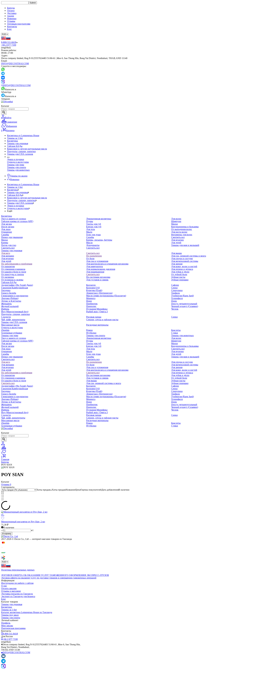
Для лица (5, 229)
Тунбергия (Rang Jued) (182, 295)
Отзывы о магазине (11, 591)
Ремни (89, 330)
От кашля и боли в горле (13, 271)
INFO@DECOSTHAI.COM (15, 63)
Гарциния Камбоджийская (14, 287)
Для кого (5, 253)
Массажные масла (10, 325)
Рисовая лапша (93, 317)
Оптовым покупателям (18, 24)
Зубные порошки (179, 279)
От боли (90, 258)
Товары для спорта (16, 167)
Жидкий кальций (10, 306)
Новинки (11, 18)
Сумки (174, 333)
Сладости (6, 317)
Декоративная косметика (98, 218)
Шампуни (176, 221)
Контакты (12, 26)
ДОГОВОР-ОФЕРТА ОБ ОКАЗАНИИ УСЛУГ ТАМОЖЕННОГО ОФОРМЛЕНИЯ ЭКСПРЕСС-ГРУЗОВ (55, 575)
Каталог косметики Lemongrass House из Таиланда (26, 612)
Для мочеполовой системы (184, 261)
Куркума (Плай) (94, 290)
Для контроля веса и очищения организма (107, 264)
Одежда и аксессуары (18, 162)
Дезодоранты (92, 245)
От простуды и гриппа (12, 274)
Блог (9, 29)
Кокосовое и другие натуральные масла (27, 148)
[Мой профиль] (3, 444)
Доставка (11, 13)
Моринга (90, 298)
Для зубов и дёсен (180, 271)
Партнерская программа (13, 628)
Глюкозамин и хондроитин (14, 295)
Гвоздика (5, 290)
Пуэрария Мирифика (96, 309)
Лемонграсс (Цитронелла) (99, 293)
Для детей (176, 242)
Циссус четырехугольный (184, 303)
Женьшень (6, 303)
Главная (5, 459)
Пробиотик (92, 303)
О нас (4, 586)
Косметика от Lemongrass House (23, 135)
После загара (7, 226)
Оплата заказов (9, 588)
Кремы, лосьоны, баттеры (99, 240)
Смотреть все (8, 248)
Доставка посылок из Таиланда (17, 593)
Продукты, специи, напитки (21, 151)
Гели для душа (93, 234)
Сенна (174, 287)
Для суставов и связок (97, 279)
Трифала (175, 293)
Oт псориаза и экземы (12, 279)
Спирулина (177, 290)
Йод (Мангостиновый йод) (14, 311)
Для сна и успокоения (97, 261)
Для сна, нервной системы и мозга (188, 256)
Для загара (6, 224)
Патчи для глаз (8, 245)
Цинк (174, 301)
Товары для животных (18, 170)
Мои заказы (7, 625)
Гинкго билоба (8, 293)
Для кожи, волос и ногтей (184, 266)
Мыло (89, 232)
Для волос (176, 218)
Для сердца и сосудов (182, 258)
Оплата (10, 10)
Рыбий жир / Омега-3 (97, 311)
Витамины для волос (181, 234)
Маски (4, 240)
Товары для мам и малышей (185, 245)
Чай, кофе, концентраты (13, 319)
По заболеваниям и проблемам (16, 264)
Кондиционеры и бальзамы (185, 226)
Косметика (12, 141)
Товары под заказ (10, 615)
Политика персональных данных (18, 570)
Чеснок (174, 309)
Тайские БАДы (14, 146)
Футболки (91, 333)
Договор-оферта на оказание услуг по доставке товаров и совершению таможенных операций (48, 578)
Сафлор (175, 285)
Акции (10, 16)
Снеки (174, 317)
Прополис (91, 306)
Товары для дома (15, 164)
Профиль (5, 623)
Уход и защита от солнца (13, 218)
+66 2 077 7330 (8, 45)
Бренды (11, 8)
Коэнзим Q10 (93, 287)
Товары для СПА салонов (20, 154)
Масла (89, 242)
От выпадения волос (181, 229)
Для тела (90, 229)
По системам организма (98, 277)
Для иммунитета (94, 266)
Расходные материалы (97, 325)
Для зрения (176, 264)
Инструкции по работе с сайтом (17, 583)
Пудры (89, 221)
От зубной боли (179, 274)
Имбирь (5, 309)
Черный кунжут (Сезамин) (184, 306)
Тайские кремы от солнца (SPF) (17, 221)
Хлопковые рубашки (11, 333)
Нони (89, 301)
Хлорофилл (177, 298)
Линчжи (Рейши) (9, 298)
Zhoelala (5, 330)
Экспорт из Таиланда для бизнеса (18, 596)
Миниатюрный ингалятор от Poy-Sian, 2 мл (23, 521)
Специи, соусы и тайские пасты (102, 319)
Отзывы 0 (6, 484)
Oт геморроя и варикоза (13, 269)
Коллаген (91, 285)
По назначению (94, 256)
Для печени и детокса (182, 269)
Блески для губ (93, 226)
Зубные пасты (178, 277)
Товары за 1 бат (15, 138)
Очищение (6, 232)
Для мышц (176, 253)
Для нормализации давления (100, 269)
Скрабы (5, 234)
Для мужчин (177, 240)
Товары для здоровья (17, 143)
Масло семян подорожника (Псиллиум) (106, 295)
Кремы (4, 242)
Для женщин (7, 256)
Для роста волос (179, 232)
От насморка (7, 277)
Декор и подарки (15, 159)
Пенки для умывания (12, 237)
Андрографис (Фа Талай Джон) (17, 285)
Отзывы (11, 21)
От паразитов (8, 266)
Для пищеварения (95, 271)
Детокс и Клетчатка (11, 301)
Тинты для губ (93, 224)
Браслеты (176, 330)
